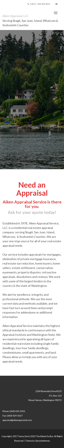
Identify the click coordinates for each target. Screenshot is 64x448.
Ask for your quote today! (32, 212)
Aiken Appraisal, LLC (15, 16)
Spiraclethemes (42, 440)
